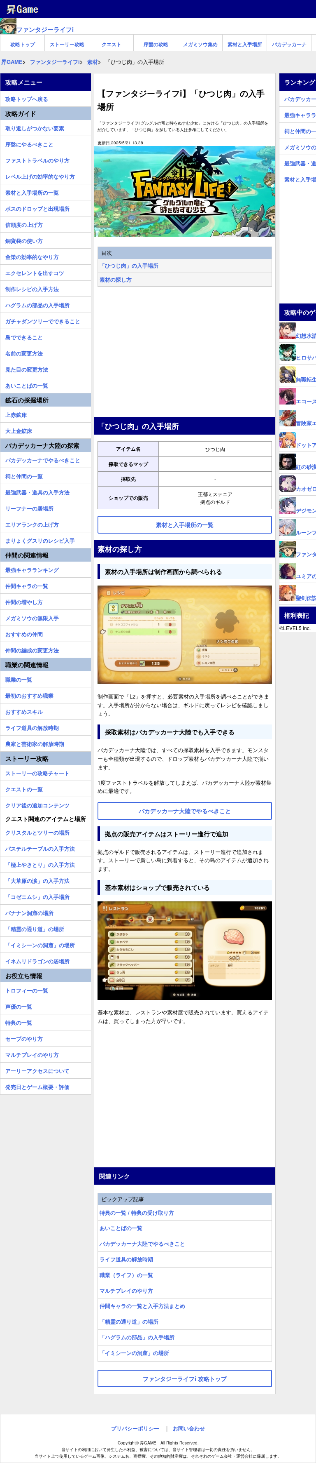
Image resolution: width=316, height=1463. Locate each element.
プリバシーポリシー (135, 1428)
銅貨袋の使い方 (24, 239)
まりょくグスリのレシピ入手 (40, 539)
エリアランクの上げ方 (32, 523)
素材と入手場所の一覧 (32, 191)
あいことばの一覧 (121, 1228)
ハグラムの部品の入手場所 (37, 304)
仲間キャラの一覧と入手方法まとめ (142, 1306)
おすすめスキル (24, 710)
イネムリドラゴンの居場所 (37, 960)
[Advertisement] (184, 353)
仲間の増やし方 (24, 601)
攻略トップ (22, 44)
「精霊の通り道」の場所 (129, 1321)
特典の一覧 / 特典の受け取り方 (137, 1212)
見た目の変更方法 (26, 368)
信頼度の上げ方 (24, 223)
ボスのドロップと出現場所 (37, 207)
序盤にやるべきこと (29, 143)
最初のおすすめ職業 (29, 694)
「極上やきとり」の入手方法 (40, 863)
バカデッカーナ (289, 44)
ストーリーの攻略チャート (37, 772)
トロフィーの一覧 (26, 989)
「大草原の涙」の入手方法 (37, 879)
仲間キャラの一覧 (26, 585)
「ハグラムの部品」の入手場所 (137, 1337)
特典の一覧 (18, 1021)
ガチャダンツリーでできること (42, 320)
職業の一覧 (18, 678)
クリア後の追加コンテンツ (37, 804)
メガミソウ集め (200, 44)
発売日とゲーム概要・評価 (37, 1086)
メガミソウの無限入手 (32, 617)
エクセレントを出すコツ (34, 272)
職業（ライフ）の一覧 (126, 1275)
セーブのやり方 (24, 1037)
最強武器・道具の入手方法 (37, 491)
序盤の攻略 (156, 44)
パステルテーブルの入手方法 (40, 847)
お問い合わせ (189, 1428)
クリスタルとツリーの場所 (37, 831)
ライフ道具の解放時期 (126, 1259)
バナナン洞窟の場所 (29, 912)
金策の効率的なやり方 (32, 256)
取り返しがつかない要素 (34, 127)
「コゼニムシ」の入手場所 (37, 895)
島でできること (24, 336)
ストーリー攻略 (67, 44)
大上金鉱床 (18, 430)
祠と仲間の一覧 (24, 475)
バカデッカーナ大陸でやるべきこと (142, 1243)
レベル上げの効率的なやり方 (40, 175)
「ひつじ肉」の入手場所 (129, 265)
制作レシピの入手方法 (32, 288)
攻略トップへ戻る (26, 98)
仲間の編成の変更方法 (32, 649)
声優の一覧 (18, 1005)
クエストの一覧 (24, 788)
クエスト (111, 44)
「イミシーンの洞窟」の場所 (134, 1353)
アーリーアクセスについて (37, 1070)
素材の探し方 (116, 279)
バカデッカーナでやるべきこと (42, 459)
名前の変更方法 (24, 352)
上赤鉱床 (16, 413)
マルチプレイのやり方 (126, 1290)
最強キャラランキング (32, 569)
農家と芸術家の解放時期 (34, 743)
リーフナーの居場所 (29, 507)
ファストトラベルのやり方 (37, 159)
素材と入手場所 (245, 44)
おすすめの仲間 (24, 633)
